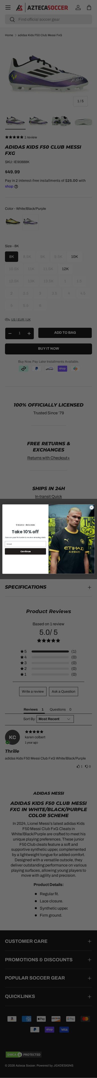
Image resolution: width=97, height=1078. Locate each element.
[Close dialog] (92, 507)
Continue (25, 551)
